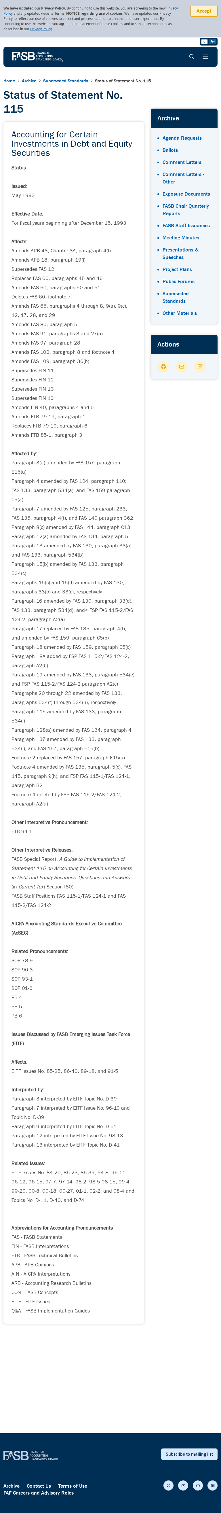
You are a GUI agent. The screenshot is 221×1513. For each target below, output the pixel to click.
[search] (192, 56)
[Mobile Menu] (205, 56)
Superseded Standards (65, 81)
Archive (29, 81)
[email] (182, 366)
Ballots (170, 150)
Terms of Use (72, 1486)
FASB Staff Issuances (186, 225)
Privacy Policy (41, 29)
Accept (204, 11)
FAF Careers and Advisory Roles (38, 1493)
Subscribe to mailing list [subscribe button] (189, 1454)
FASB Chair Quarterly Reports (186, 210)
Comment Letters (182, 162)
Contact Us (39, 1486)
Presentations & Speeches (181, 254)
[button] (168, 1485)
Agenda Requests (182, 138)
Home (9, 81)
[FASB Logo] (37, 56)
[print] (163, 366)
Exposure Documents (186, 194)
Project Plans (177, 269)
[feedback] (200, 366)
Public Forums (179, 281)
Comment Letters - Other (183, 178)
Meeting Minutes (181, 237)
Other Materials (180, 313)
